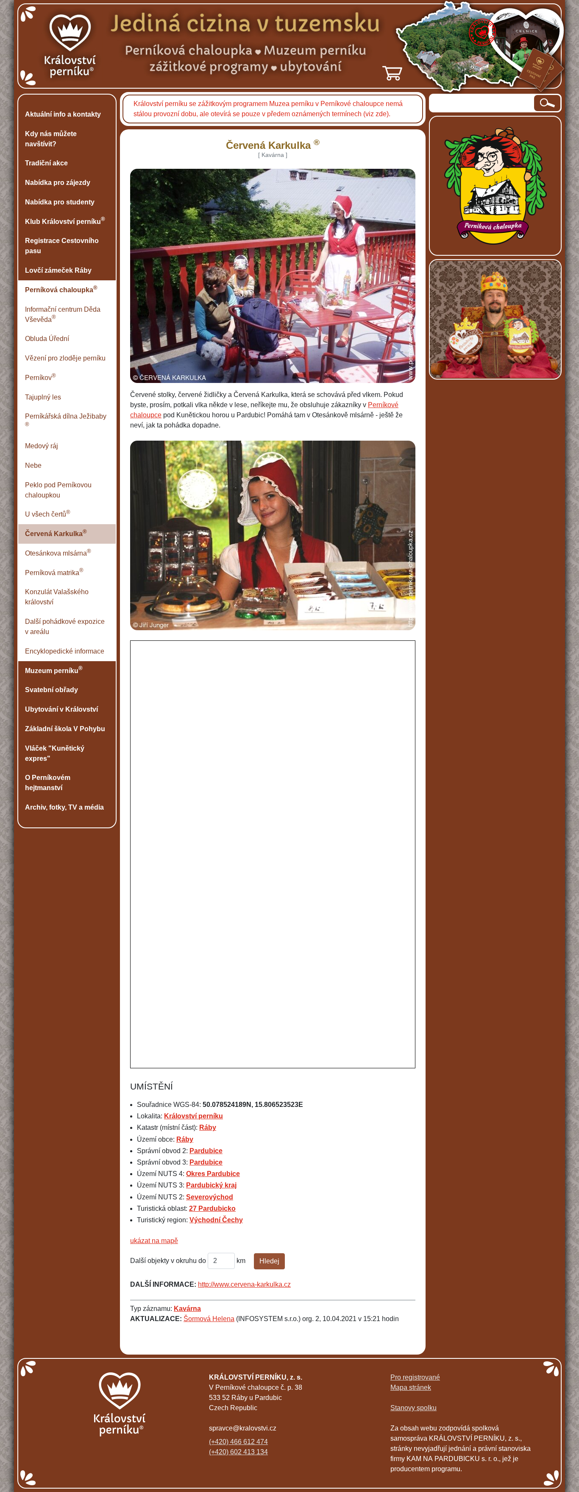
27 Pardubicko (212, 1208)
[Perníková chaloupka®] (495, 185)
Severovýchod (209, 1197)
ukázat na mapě (154, 1240)
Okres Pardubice (213, 1173)
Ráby (207, 1127)
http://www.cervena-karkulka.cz (244, 1284)
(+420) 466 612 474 (238, 1441)
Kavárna (187, 1308)
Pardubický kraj (211, 1185)
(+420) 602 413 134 (238, 1452)
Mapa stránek (410, 1387)
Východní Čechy (216, 1220)
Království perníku (193, 1116)
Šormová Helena (209, 1318)
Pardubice (206, 1150)
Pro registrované (415, 1377)
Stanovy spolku (413, 1407)
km (241, 1260)
